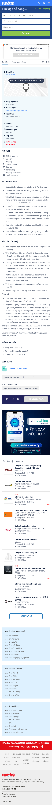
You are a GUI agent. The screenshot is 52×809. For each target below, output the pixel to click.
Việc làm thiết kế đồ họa (14, 732)
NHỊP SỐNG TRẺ (26, 755)
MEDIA (6, 754)
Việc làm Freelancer (12, 720)
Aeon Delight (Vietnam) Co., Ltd (27, 484)
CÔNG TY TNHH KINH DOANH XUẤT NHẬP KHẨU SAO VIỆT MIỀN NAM (30, 514)
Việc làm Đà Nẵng (12, 688)
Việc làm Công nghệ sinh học (16, 651)
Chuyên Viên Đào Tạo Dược (26, 539)
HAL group (19, 471)
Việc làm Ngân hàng (12, 645)
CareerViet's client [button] (22, 586)
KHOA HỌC (35, 758)
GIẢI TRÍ (26, 764)
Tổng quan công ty (19, 62)
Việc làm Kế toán (11, 636)
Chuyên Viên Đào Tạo (24, 497)
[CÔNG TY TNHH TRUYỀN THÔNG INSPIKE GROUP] (8, 570)
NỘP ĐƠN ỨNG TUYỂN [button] (26, 55)
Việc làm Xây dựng (12, 639)
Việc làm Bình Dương (13, 679)
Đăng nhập (46, 9)
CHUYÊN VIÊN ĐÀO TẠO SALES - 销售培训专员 (31, 598)
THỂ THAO (35, 754)
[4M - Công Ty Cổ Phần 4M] (8, 557)
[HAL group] (8, 470)
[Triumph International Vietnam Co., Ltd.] (8, 530)
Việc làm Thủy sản (12, 654)
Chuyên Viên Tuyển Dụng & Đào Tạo (30, 568)
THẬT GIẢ (45, 761)
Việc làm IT (9, 723)
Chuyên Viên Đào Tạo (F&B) (26, 552)
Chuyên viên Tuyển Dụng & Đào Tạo (30, 584)
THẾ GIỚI (7, 761)
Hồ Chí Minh (10, 75)
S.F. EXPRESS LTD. (22, 602)
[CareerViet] (33, 747)
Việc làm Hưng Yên (12, 695)
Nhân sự (24, 110)
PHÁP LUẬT (7, 765)
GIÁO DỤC (45, 754)
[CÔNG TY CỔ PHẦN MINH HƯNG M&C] (8, 498)
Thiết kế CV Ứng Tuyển (17, 368)
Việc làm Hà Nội (11, 676)
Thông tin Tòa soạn (8, 794)
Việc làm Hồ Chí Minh (13, 673)
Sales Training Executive (25, 526)
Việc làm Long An (11, 685)
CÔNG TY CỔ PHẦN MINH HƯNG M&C (28, 499)
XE (16, 761)
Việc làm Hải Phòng (12, 692)
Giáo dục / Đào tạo (13, 110)
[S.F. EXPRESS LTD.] (8, 601)
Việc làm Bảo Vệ (11, 642)
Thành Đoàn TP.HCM (9, 796)
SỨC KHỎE (35, 761)
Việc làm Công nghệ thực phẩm (17, 657)
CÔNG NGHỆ (16, 758)
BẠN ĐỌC (45, 758)
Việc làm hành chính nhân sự (16, 729)
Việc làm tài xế (10, 726)
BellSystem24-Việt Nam (26, 50)
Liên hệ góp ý (6, 801)
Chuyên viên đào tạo (23, 481)
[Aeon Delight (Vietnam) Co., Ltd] (8, 485)
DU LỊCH (16, 765)
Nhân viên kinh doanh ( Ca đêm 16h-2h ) (31, 510)
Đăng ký (37, 9)
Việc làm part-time (12, 713)
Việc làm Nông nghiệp (13, 648)
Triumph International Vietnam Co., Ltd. (30, 528)
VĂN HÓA (26, 760)
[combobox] (26, 15)
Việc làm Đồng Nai (12, 682)
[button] (44, 3)
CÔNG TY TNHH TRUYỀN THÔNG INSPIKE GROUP (30, 572)
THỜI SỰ (6, 758)
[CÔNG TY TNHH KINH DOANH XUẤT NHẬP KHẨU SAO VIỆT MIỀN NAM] (8, 514)
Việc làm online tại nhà (13, 710)
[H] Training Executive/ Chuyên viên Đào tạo (20, 388)
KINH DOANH (16, 754)
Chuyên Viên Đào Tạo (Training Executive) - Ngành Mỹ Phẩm (28, 466)
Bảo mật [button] (18, 542)
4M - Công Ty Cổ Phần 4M (24, 555)
